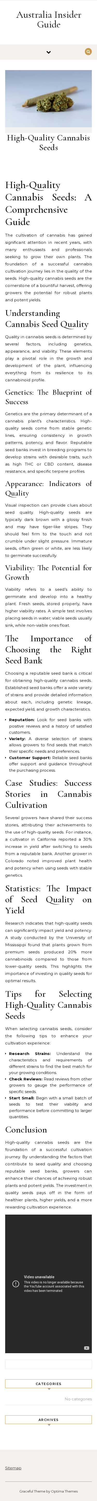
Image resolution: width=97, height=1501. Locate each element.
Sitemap (13, 1468)
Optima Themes (64, 1491)
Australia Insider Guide (48, 19)
